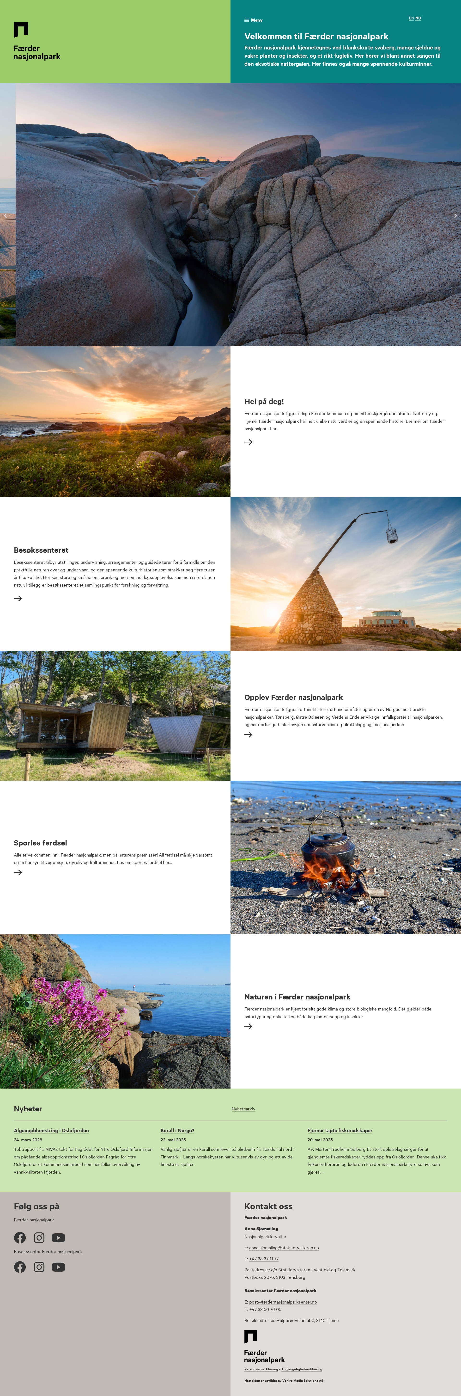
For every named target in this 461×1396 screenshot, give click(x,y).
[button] (5, 216)
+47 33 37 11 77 (264, 1258)
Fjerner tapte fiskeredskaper (340, 1130)
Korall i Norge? (177, 1130)
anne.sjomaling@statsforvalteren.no (284, 1247)
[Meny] (246, 20)
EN (411, 18)
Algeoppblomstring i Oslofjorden (51, 1130)
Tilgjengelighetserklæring (301, 1368)
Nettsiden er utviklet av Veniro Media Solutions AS (283, 1380)
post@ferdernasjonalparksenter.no (283, 1301)
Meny (257, 20)
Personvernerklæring (261, 1368)
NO (418, 18)
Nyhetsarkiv (243, 1108)
